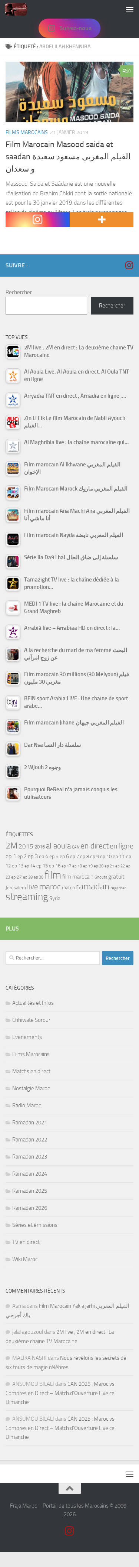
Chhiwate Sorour (31, 1020)
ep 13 (17, 866)
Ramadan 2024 (29, 1173)
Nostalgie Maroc (31, 1088)
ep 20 (98, 866)
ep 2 (22, 856)
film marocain (77, 876)
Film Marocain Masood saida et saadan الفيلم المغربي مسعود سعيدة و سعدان (68, 157)
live (32, 886)
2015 (26, 846)
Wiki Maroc (24, 1259)
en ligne (121, 845)
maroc (50, 887)
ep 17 (66, 866)
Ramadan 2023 (29, 1156)
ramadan (92, 886)
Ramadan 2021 (29, 1122)
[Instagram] (38, 219)
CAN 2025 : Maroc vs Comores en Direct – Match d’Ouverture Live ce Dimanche (60, 1393)
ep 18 (77, 866)
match (68, 887)
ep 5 (54, 856)
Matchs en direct (31, 1071)
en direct (94, 845)
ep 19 (88, 866)
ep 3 (33, 856)
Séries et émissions (34, 1225)
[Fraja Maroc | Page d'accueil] (19, 9)
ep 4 (43, 856)
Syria (54, 898)
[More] (102, 219)
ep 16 (54, 866)
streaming (27, 897)
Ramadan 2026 (29, 1208)
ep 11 (119, 856)
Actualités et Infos (33, 1003)
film (52, 875)
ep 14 (29, 866)
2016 (39, 847)
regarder (118, 887)
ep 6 (64, 856)
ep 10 (106, 856)
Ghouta (101, 877)
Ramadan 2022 (29, 1139)
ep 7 (74, 856)
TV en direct (26, 1242)
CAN (75, 847)
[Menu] (129, 9)
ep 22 (120, 866)
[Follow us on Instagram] (129, 265)
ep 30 (38, 877)
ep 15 (42, 866)
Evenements (27, 1037)
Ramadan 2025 (29, 1191)
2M (11, 846)
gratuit (116, 876)
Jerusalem (16, 887)
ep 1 (11, 856)
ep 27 (16, 877)
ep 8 (84, 856)
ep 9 (94, 856)
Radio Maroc (26, 1105)
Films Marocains (27, 132)
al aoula (58, 845)
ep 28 (28, 877)
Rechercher (19, 292)
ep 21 (109, 866)
